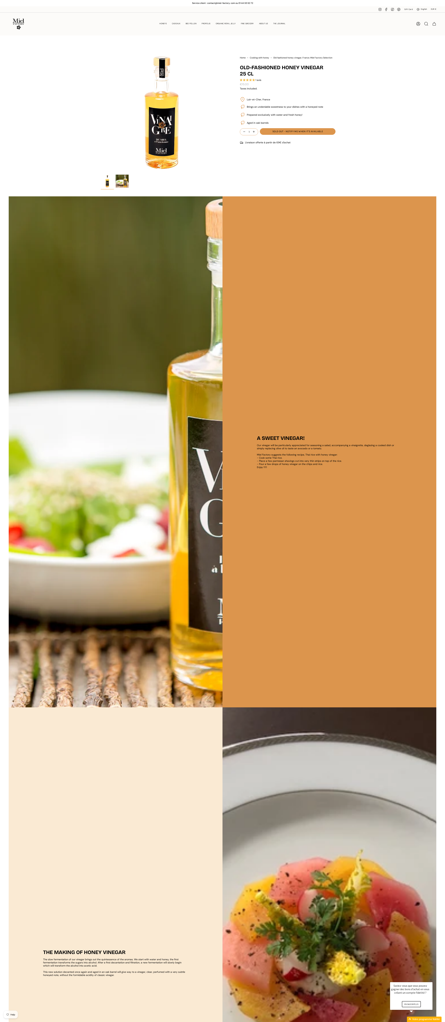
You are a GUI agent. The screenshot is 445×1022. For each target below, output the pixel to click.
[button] (163, 24)
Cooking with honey (259, 57)
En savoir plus (411, 1004)
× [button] (431, 979)
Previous (100, 112)
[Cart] (434, 24)
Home (243, 57)
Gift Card (408, 9)
